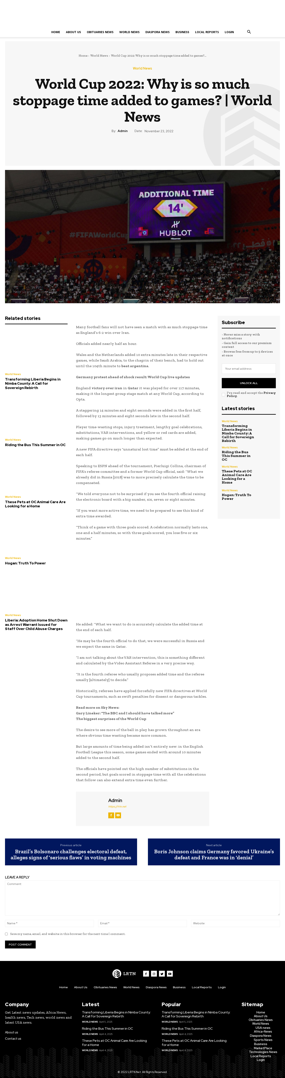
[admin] (91, 808)
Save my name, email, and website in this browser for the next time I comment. (67, 934)
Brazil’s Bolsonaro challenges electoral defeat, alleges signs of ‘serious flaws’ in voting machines (71, 854)
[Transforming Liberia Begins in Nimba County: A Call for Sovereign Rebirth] (36, 349)
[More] (161, 147)
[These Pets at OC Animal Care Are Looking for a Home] (36, 472)
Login (229, 32)
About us (11, 1032)
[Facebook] (123, 147)
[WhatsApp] (152, 147)
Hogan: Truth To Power (25, 563)
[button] (249, 32)
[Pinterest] (142, 147)
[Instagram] (154, 974)
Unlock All (249, 383)
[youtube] (118, 815)
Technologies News (263, 1052)
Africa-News (263, 1031)
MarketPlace (263, 1048)
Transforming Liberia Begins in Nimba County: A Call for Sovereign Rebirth (33, 383)
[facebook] (111, 815)
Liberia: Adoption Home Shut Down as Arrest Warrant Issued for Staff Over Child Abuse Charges (36, 624)
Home (55, 32)
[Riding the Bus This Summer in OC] (36, 415)
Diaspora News (157, 32)
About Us (73, 32)
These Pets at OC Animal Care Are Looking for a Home (35, 504)
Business (182, 32)
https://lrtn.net (117, 806)
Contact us (13, 1039)
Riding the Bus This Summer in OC (35, 445)
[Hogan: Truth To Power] (36, 534)
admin (123, 131)
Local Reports (207, 32)
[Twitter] (133, 147)
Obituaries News (100, 32)
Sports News (263, 1040)
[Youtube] (170, 974)
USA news (263, 1028)
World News (129, 32)
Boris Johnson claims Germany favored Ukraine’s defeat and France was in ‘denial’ (214, 854)
